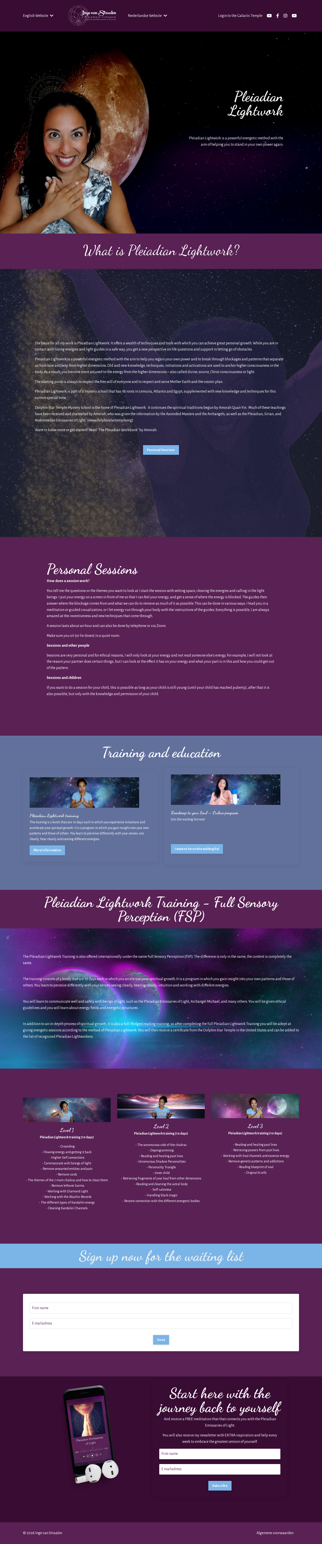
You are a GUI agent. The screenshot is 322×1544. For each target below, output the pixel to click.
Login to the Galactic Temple (240, 16)
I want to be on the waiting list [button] (197, 849)
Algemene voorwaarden (275, 1533)
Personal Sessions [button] (161, 450)
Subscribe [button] (220, 1485)
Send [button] (161, 1340)
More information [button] (47, 850)
